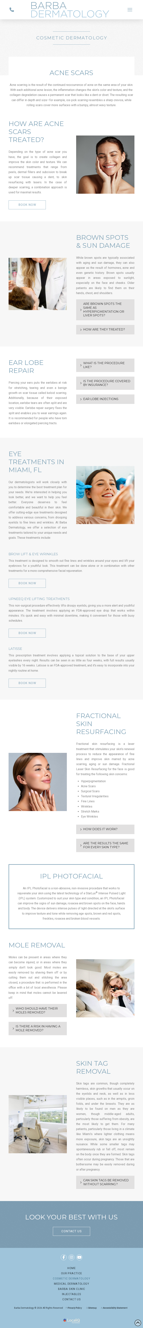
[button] (129, 9)
